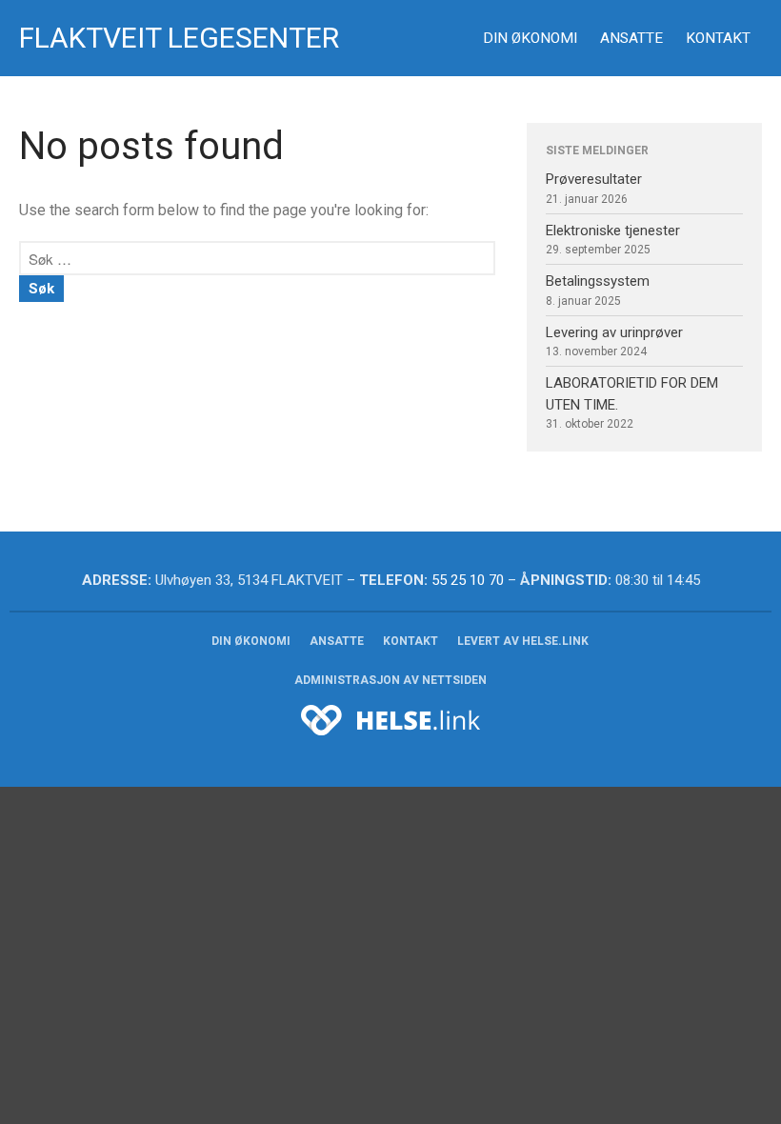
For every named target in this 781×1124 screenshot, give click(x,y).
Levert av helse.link (523, 641)
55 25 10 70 (467, 580)
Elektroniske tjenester (613, 230)
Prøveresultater (594, 179)
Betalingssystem (598, 281)
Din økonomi (530, 38)
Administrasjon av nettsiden (390, 680)
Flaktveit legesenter (179, 37)
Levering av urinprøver (614, 332)
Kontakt (718, 38)
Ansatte (631, 38)
